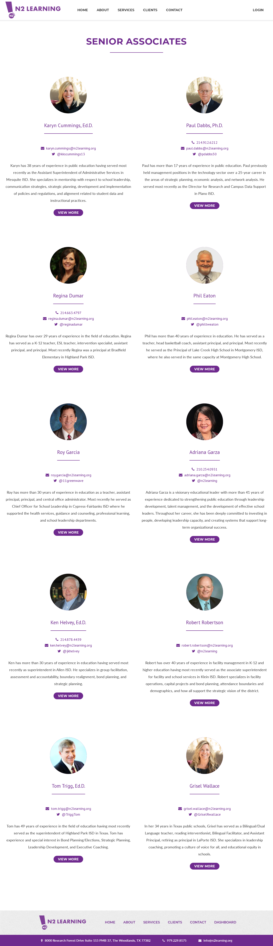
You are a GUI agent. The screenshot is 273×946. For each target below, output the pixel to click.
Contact (174, 10)
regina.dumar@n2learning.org (71, 318)
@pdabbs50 (207, 154)
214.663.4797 (70, 312)
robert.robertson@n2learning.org (207, 645)
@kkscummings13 (71, 154)
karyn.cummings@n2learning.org (71, 148)
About (103, 10)
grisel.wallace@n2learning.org (207, 808)
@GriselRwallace (207, 814)
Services (126, 10)
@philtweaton (207, 324)
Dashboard (225, 922)
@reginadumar (71, 324)
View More (68, 213)
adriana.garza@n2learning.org (207, 475)
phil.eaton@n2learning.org (207, 318)
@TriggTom (71, 814)
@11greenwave (71, 480)
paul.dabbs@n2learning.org (207, 148)
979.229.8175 (176, 940)
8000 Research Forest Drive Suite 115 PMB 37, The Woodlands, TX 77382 (97, 940)
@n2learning (207, 480)
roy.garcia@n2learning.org (71, 475)
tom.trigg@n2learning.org (71, 808)
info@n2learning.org (217, 940)
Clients (150, 10)
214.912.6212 (206, 142)
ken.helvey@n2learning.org (71, 645)
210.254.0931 (206, 469)
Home (82, 10)
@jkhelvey (71, 651)
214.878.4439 (70, 639)
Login (258, 10)
